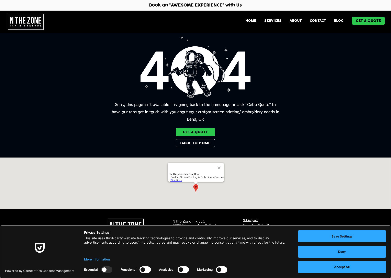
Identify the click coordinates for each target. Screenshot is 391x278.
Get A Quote (250, 220)
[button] (273, 21)
